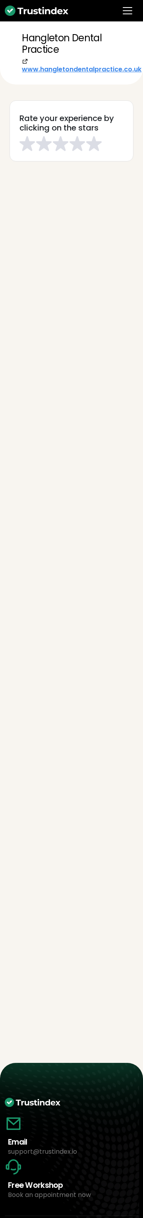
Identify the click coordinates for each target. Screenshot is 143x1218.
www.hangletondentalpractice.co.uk (81, 69)
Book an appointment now (49, 1194)
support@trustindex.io (42, 1151)
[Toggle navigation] (127, 10)
